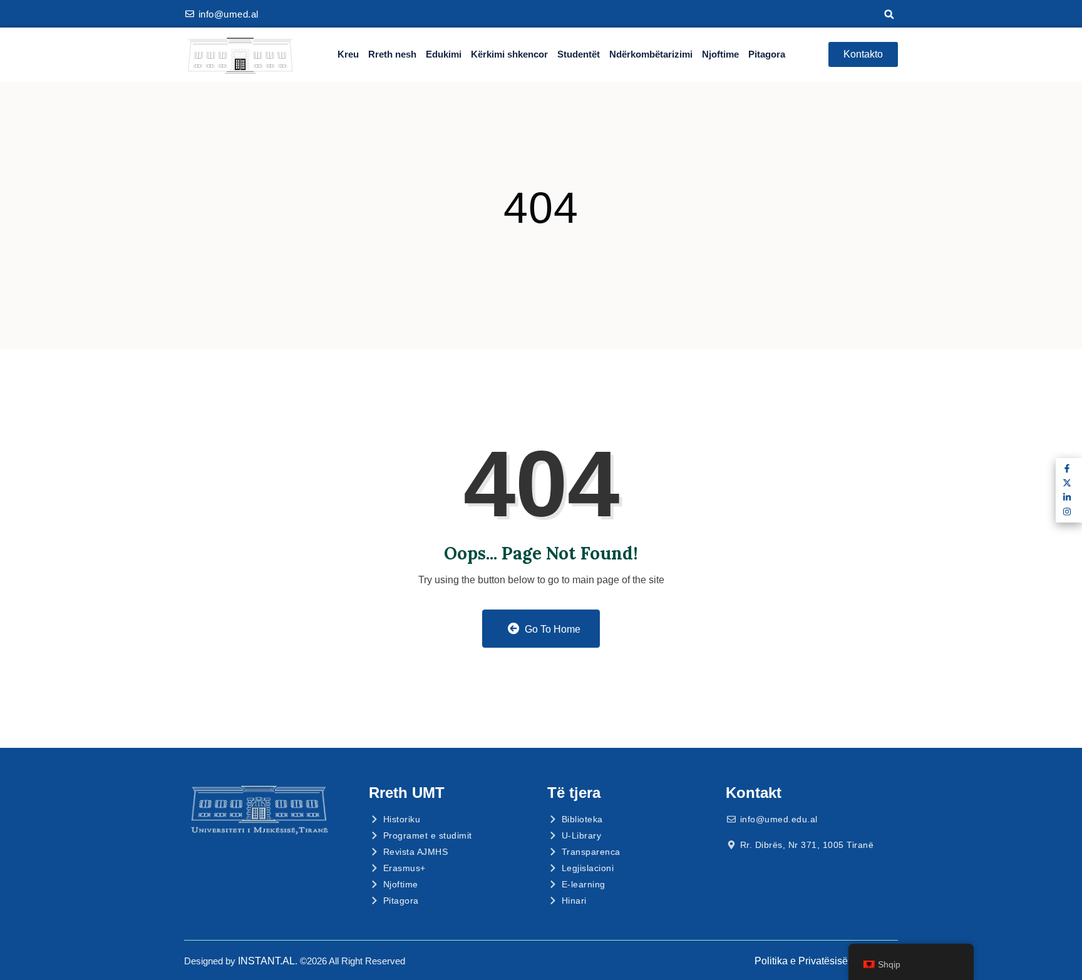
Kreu (348, 54)
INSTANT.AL (266, 961)
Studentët (578, 54)
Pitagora (766, 54)
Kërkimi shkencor (509, 54)
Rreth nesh (392, 54)
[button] (889, 14)
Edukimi (443, 54)
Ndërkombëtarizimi (651, 54)
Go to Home (551, 629)
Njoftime (720, 54)
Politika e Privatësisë (801, 961)
